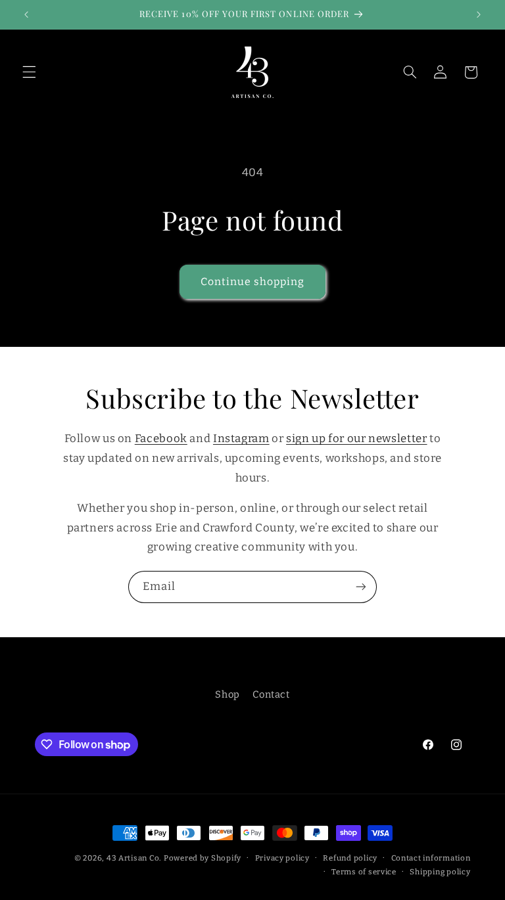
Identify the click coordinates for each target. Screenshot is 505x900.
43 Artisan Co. (134, 858)
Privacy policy (282, 858)
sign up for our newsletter (356, 438)
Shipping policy (440, 871)
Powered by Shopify (202, 858)
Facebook (161, 438)
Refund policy (350, 858)
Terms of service (364, 871)
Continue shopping (253, 281)
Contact (270, 694)
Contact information (431, 858)
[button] (29, 72)
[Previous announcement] (26, 14)
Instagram (241, 438)
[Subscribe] (361, 587)
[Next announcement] (478, 14)
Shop (227, 694)
